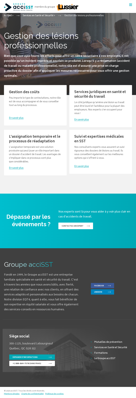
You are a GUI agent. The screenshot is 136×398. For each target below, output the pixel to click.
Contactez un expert (72, 226)
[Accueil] (18, 7)
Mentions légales (12, 394)
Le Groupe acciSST (105, 358)
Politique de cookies (54, 394)
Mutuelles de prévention (108, 342)
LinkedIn (98, 292)
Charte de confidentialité (32, 394)
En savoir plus (16, 118)
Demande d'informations (25, 357)
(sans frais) (27, 363)
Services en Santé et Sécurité (110, 348)
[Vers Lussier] (67, 7)
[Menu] (130, 4)
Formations (101, 353)
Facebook (99, 285)
